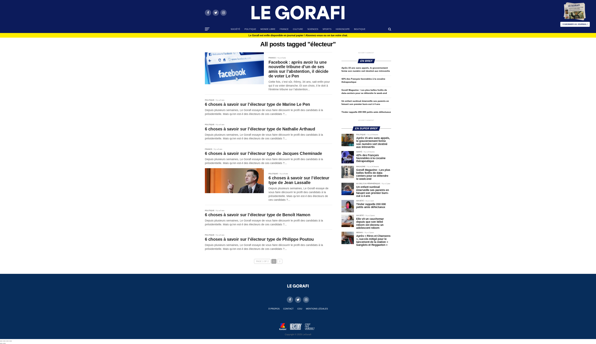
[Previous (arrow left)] (1, 343)
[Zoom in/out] (10, 341)
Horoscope (343, 29)
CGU (299, 308)
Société (235, 29)
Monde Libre (267, 29)
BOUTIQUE (359, 29)
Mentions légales (317, 308)
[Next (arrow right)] (4, 343)
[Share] (4, 341)
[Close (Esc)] (1, 341)
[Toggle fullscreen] (7, 341)
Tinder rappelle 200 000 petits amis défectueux (366, 112)
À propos (274, 308)
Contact (288, 308)
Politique (250, 29)
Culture (298, 29)
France (284, 29)
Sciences (312, 29)
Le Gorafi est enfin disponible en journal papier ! (298, 35)
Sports (327, 29)
